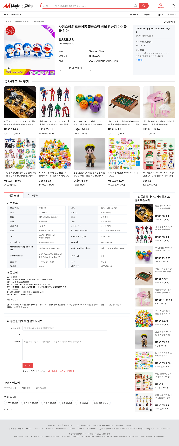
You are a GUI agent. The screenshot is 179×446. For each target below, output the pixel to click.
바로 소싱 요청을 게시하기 (61, 370)
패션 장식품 (41, 388)
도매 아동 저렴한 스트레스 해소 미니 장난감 (163, 354)
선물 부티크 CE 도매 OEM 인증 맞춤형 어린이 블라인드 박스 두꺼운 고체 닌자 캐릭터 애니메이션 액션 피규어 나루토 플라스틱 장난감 (163, 207)
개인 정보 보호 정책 (83, 425)
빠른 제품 (119, 425)
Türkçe (140, 428)
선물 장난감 (67, 402)
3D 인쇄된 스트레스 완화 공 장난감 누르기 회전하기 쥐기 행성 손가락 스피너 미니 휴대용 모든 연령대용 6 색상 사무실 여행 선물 (163, 249)
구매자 (133, 14)
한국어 (108, 428)
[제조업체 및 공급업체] (18, 6)
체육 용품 (26, 388)
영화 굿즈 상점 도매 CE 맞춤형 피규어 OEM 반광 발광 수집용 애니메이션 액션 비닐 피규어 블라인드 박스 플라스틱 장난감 (163, 396)
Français (49, 428)
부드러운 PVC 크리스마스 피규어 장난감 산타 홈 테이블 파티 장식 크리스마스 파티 (163, 375)
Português (39, 428)
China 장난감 (12, 402)
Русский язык (61, 428)
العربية (100, 428)
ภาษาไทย (131, 428)
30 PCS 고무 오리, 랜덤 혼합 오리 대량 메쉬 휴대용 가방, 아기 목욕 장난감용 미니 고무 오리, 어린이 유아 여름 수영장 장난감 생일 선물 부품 (163, 312)
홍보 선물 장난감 (101, 402)
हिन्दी (123, 428)
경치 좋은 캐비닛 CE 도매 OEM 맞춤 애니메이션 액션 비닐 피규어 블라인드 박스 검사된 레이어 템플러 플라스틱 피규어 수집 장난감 (163, 228)
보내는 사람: (15, 328)
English (20, 428)
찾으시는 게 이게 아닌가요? (34, 370)
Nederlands (91, 428)
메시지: (17, 341)
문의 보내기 (75, 67)
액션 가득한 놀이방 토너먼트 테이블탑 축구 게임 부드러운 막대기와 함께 (163, 270)
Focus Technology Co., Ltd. (93, 434)
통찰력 (128, 425)
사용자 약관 (68, 425)
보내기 (28, 365)
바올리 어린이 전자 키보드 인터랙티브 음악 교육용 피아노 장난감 (163, 291)
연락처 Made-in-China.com (103, 425)
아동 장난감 (83, 402)
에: (20, 334)
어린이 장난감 (50, 402)
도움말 (147, 14)
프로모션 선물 (10, 388)
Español (29, 428)
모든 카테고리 (13, 14)
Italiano (72, 428)
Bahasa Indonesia (163, 428)
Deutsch (81, 428)
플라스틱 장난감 (31, 402)
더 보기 (139, 59)
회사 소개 (51, 425)
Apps (159, 14)
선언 (59, 425)
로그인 (173, 7)
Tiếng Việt (150, 428)
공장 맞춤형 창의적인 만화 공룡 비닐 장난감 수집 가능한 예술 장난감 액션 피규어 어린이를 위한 (163, 333)
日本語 (116, 428)
